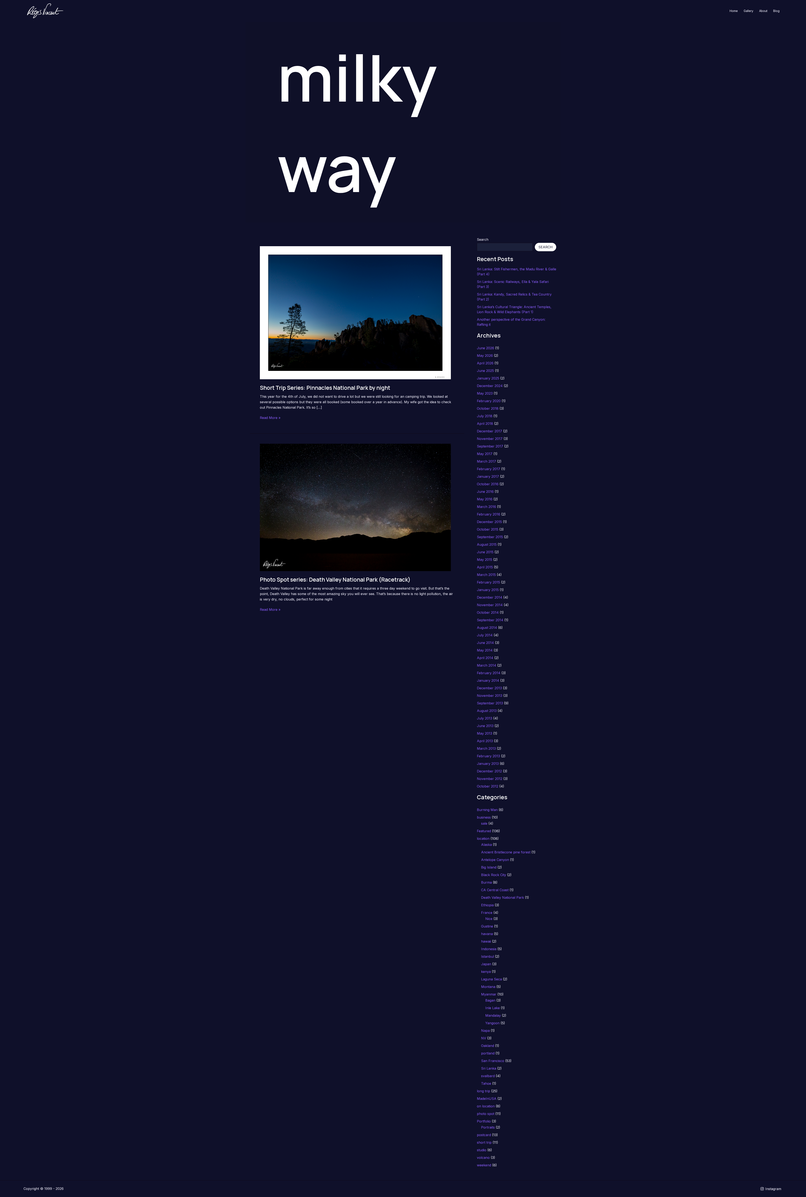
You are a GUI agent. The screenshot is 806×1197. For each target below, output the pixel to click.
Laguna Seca (491, 979)
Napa (485, 1030)
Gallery (748, 11)
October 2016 (488, 484)
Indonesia (488, 949)
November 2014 (490, 605)
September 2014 (490, 620)
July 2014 (485, 635)
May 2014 (485, 650)
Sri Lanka (488, 1068)
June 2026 (485, 348)
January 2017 (488, 476)
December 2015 (489, 522)
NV (483, 1038)
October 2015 (487, 529)
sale (484, 823)
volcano (483, 1157)
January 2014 (488, 680)
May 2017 (484, 454)
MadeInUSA (486, 1098)
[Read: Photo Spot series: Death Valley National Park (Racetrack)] (355, 507)
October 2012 (487, 786)
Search (482, 239)
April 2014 (485, 658)
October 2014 (488, 612)
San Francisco (492, 1061)
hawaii (486, 941)
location (483, 838)
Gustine (487, 926)
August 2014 (487, 627)
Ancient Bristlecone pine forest (505, 852)
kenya (486, 971)
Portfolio (484, 1121)
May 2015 (484, 559)
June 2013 (485, 726)
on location (486, 1106)
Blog (776, 11)
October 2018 (488, 408)
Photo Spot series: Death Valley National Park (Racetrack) (335, 579)
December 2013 (489, 688)
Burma (486, 882)
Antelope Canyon (495, 860)
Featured (484, 831)
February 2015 (488, 582)
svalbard (488, 1076)
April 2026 (485, 363)
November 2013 (489, 695)
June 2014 (485, 643)
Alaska (486, 844)
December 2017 (489, 431)
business (484, 817)
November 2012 (489, 779)
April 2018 (485, 423)
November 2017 (489, 439)
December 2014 (489, 597)
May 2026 (485, 355)
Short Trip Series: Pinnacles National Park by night (325, 387)
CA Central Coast (495, 890)
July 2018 (484, 416)
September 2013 (490, 703)
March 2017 (486, 461)
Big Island (488, 867)
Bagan (490, 1000)
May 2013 (484, 733)
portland (488, 1053)
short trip (484, 1142)
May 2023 (485, 393)
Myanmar (488, 994)
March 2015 (486, 575)
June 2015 (485, 552)
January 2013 (488, 763)
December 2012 (489, 771)
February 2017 (488, 469)
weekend (484, 1165)
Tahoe (486, 1083)
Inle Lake (492, 1008)
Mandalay (493, 1015)
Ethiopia (487, 905)
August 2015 (487, 544)
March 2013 (486, 748)
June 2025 (485, 371)
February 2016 (488, 514)
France (486, 913)
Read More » (270, 418)
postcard (484, 1135)
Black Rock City (493, 875)
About (763, 11)
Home (734, 11)
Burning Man (487, 810)
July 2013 (484, 718)
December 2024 (490, 386)
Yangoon (492, 1023)
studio (481, 1150)
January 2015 (488, 590)
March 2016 (486, 507)
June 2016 (485, 491)
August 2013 (487, 711)
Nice (488, 919)
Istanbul (487, 956)
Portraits (488, 1127)
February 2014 (488, 673)
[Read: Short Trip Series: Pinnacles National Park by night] (355, 312)
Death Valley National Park (502, 897)
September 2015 (490, 537)
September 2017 (490, 446)
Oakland (487, 1046)
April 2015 (485, 567)
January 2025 (488, 378)
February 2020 (489, 401)
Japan (486, 964)
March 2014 (486, 665)
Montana (488, 987)
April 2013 (485, 741)
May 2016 (484, 499)
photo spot (485, 1114)
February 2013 (488, 756)
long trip (483, 1091)
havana (487, 934)
